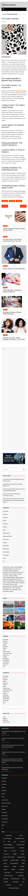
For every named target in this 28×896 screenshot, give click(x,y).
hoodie (4, 582)
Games (4, 581)
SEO (14, 587)
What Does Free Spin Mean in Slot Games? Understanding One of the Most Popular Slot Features (13, 500)
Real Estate (6, 545)
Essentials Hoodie (12, 579)
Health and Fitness (7, 536)
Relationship (6, 548)
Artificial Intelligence (14, 570)
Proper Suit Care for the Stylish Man (14, 268)
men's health (6, 584)
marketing (21, 582)
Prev (6, 206)
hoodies (9, 582)
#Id (14, 568)
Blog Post (5, 720)
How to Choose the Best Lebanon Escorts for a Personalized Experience (14, 489)
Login (4, 717)
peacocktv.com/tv (7, 586)
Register (5, 718)
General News (6, 533)
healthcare (22, 581)
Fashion (4, 21)
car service (5, 575)
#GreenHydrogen (18, 567)
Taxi (11, 589)
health (17, 581)
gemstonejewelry (11, 581)
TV (3, 561)
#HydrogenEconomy (8, 568)
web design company (8, 591)
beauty (10, 574)
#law (19, 568)
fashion (12, 201)
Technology (5, 555)
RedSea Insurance (7, 587)
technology (15, 589)
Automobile (5, 511)
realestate (20, 586)
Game (4, 530)
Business (5, 514)
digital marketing (20, 577)
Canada (20, 574)
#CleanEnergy (6, 567)
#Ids (17, 568)
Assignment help (7, 572)
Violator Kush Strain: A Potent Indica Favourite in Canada (11, 494)
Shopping (17, 587)
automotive (5, 574)
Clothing (5, 201)
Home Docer (6, 539)
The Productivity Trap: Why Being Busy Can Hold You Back (13, 480)
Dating (4, 520)
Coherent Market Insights (9, 577)
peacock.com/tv (13, 584)
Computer (5, 517)
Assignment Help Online (17, 572)
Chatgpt (11, 575)
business (15, 574)
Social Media (6, 552)
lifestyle (19, 201)
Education (5, 523)
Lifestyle (5, 542)
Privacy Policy (6, 722)
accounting (5, 570)
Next (22, 206)
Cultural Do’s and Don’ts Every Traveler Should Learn (12, 485)
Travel (4, 558)
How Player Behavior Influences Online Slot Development (12, 768)
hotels (12, 582)
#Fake (12, 567)
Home (4, 14)
